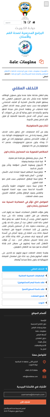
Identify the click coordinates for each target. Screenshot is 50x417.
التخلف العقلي (37, 269)
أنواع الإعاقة (15, 73)
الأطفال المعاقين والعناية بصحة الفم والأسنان (26, 72)
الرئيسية (44, 71)
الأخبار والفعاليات (40, 345)
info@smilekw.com (30, 376)
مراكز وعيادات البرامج (38, 327)
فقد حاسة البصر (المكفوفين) (31, 282)
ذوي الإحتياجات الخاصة (19, 71)
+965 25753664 (31, 370)
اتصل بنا (43, 349)
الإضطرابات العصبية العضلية (31, 275)
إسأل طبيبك (42, 341)
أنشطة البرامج (41, 334)
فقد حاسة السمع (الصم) (33, 289)
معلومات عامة (34, 71)
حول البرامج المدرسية (38, 324)
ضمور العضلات (37, 296)
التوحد (41, 303)
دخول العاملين (41, 338)
